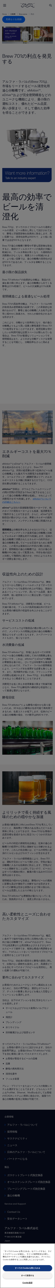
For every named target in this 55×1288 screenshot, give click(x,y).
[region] (27, 1265)
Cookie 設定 (27, 1282)
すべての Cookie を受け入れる (27, 1268)
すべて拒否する (27, 1275)
